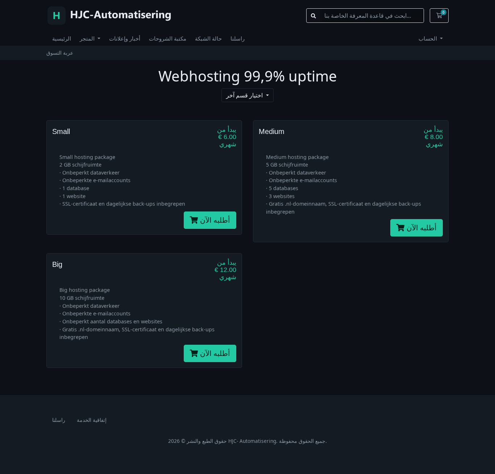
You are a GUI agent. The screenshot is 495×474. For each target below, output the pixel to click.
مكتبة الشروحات (167, 38)
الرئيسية (61, 38)
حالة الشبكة (208, 38)
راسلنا (237, 38)
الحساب (428, 38)
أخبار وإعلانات (124, 38)
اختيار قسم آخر (245, 95)
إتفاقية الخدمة (92, 419)
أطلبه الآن (214, 220)
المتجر (88, 38)
